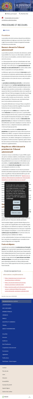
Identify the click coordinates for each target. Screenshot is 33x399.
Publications (5, 358)
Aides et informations (8, 328)
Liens (3, 374)
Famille (4, 318)
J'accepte (16, 202)
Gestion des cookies (7, 391)
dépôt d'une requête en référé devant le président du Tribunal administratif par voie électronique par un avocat (16, 178)
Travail (4, 325)
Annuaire (4, 337)
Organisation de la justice (12, 18)
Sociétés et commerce (8, 322)
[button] (11, 13)
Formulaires (5, 351)
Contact (4, 367)
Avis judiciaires (6, 308)
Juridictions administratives (9, 20)
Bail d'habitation (6, 344)
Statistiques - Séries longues (9, 361)
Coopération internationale (9, 347)
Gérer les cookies (16, 212)
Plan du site (5, 371)
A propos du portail (7, 384)
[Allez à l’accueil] (2, 18)
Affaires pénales (7, 311)
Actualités (4, 334)
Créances (5, 315)
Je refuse (16, 207)
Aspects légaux (6, 388)
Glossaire (4, 378)
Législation (5, 354)
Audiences (4, 341)
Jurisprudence (6, 305)
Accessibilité (5, 381)
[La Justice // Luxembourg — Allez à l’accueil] (16, 6)
